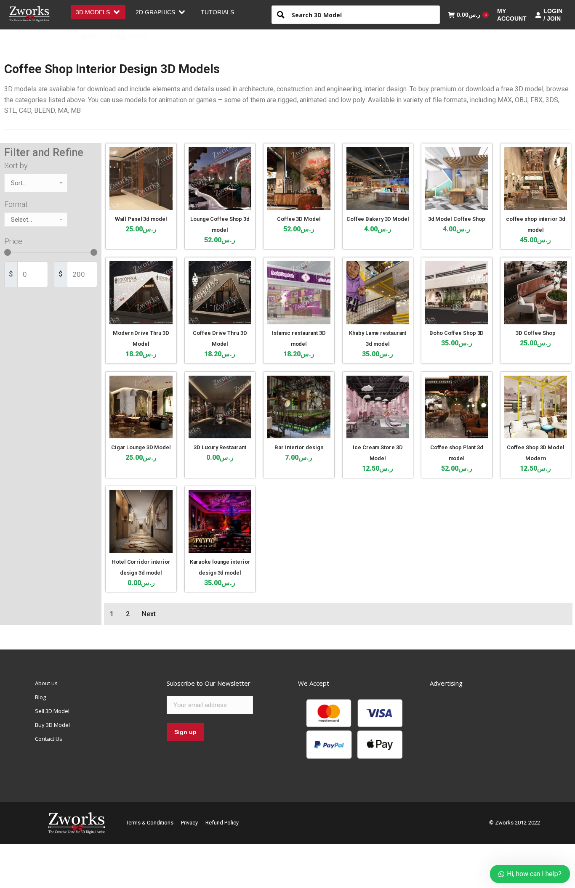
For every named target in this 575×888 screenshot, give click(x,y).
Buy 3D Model (52, 725)
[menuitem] (98, 12)
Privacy (189, 822)
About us (46, 683)
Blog (40, 697)
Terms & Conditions (149, 822)
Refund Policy (222, 822)
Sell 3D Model (52, 711)
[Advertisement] (493, 731)
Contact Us (48, 738)
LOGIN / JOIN (552, 15)
